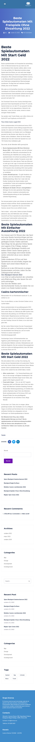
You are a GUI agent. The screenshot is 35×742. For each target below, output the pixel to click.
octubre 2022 (8, 533)
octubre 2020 (8, 539)
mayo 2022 (7, 536)
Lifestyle (22, 675)
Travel (14, 678)
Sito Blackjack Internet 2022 (11, 275)
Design (6, 560)
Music (7, 678)
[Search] (29, 581)
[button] (4, 3)
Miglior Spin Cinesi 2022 (11, 495)
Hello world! (25, 514)
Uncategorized (8, 567)
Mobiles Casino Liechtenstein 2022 (15, 487)
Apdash (7, 675)
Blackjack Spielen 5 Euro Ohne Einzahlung (17, 491)
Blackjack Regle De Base (11, 483)
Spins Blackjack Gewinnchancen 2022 (15, 479)
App (5, 557)
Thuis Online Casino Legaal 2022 (11, 122)
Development (8, 564)
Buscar (6, 450)
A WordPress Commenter (12, 514)
